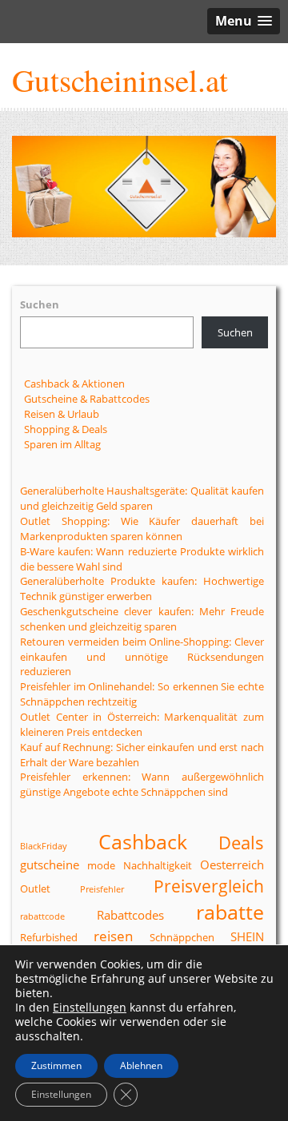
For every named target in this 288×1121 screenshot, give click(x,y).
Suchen (39, 304)
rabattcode (42, 916)
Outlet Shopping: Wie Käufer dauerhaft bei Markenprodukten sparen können (142, 528)
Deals (241, 842)
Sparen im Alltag (62, 444)
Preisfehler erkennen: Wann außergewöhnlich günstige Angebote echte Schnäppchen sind (142, 784)
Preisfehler (102, 889)
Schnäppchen (182, 937)
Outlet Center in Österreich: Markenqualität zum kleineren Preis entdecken (142, 724)
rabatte (230, 911)
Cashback (142, 841)
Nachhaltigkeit (157, 865)
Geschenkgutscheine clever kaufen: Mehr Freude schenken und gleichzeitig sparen (142, 619)
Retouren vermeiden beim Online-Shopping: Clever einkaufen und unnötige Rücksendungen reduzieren (142, 656)
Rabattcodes (130, 915)
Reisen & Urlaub (61, 414)
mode (101, 865)
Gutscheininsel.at (120, 80)
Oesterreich (232, 865)
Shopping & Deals (65, 429)
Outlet (35, 888)
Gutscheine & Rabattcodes (87, 399)
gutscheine (49, 865)
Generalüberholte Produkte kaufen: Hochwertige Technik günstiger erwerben (142, 588)
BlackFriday (43, 846)
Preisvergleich (209, 886)
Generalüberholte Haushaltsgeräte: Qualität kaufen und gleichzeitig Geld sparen (142, 498)
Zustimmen (56, 1065)
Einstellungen (89, 1007)
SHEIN (247, 936)
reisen (113, 936)
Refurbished (49, 937)
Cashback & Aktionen (74, 383)
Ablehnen (141, 1065)
